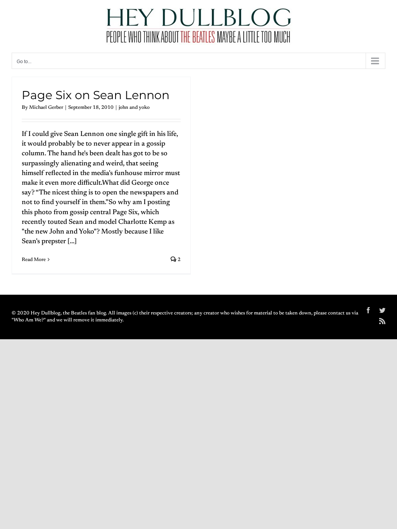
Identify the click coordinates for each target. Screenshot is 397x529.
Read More (34, 259)
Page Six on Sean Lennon (95, 95)
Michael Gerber (46, 107)
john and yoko (134, 107)
